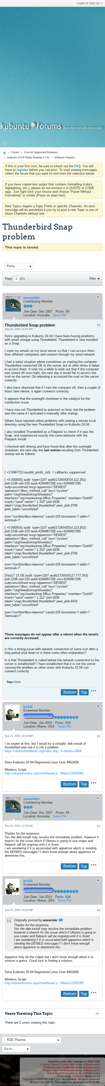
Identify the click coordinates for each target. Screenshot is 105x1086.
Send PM (59, 315)
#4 (98, 910)
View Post (61, 920)
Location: (29, 315)
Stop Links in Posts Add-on (62, 1073)
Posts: (60, 311)
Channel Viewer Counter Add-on (59, 1064)
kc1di (27, 707)
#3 (98, 826)
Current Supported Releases (41, 152)
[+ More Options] (93, 690)
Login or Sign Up (88, 3)
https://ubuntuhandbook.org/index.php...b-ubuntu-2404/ (43, 751)
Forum (15, 152)
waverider (31, 298)
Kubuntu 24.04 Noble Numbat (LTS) (28, 157)
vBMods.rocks (91, 1064)
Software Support (64, 157)
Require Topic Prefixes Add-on (60, 1070)
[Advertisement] (52, 59)
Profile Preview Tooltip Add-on (60, 1067)
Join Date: (30, 311)
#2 (98, 736)
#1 (98, 325)
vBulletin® (78, 1076)
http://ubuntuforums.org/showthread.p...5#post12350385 (44, 773)
